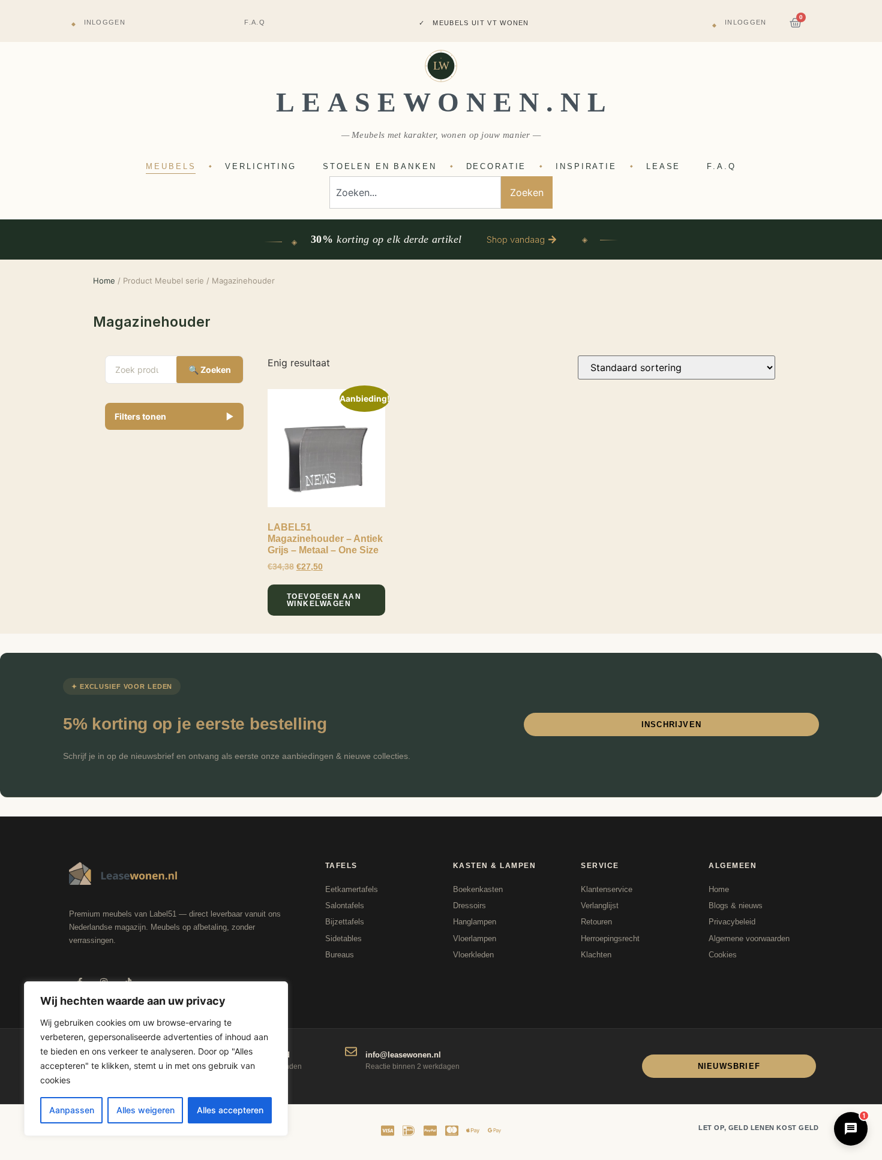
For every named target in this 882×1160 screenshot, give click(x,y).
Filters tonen (175, 416)
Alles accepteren (230, 1110)
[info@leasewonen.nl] (351, 1051)
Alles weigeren (145, 1110)
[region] (156, 1058)
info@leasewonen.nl (403, 1054)
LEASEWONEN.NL (444, 102)
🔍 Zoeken (209, 369)
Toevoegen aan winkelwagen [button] (324, 600)
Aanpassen (71, 1110)
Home (104, 280)
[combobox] (415, 192)
